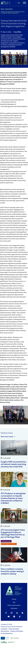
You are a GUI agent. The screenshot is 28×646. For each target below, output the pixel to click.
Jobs (14, 602)
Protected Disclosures (7, 633)
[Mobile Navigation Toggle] (24, 2)
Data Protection (5, 631)
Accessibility (4, 629)
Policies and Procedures (14, 605)
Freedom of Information (16, 631)
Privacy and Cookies (13, 629)
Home (2, 9)
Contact (14, 599)
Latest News (8, 9)
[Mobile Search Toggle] (19, 2)
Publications (14, 608)
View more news (7, 436)
